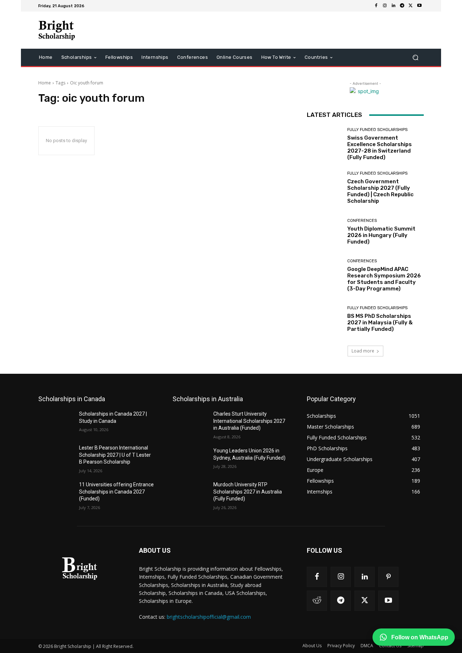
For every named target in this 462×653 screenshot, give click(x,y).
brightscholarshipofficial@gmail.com (209, 616)
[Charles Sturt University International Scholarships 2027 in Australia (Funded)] (190, 423)
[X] (410, 5)
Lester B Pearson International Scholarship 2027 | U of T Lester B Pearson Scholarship (115, 455)
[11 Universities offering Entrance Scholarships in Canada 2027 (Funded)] (55, 493)
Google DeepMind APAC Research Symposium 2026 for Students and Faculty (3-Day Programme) (384, 279)
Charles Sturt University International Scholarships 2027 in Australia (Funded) (249, 421)
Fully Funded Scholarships (377, 130)
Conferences (362, 221)
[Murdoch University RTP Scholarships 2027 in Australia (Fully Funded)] (190, 493)
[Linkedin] (393, 5)
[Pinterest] (388, 577)
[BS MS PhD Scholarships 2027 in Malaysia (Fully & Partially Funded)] (324, 319)
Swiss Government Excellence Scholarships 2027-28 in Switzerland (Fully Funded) (379, 148)
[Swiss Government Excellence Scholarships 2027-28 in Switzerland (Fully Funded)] (324, 144)
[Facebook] (376, 5)
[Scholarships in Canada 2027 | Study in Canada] (55, 423)
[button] (415, 57)
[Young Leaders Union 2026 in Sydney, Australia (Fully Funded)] (190, 459)
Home (44, 83)
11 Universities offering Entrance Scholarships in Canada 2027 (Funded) (116, 491)
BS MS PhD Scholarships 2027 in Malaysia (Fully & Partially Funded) (380, 322)
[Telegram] (402, 5)
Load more (363, 351)
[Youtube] (419, 5)
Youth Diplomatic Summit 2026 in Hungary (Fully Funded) (381, 235)
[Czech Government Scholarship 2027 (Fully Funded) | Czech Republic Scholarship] (324, 187)
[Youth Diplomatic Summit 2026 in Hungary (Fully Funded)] (324, 231)
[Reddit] (317, 601)
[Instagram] (384, 5)
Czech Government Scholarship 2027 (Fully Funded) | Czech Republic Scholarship (380, 191)
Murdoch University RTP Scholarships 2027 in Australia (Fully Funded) (247, 491)
